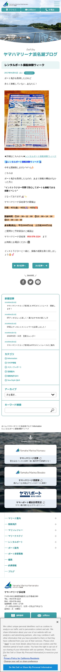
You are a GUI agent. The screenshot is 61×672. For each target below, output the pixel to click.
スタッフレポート (14, 367)
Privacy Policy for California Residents (21, 658)
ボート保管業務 (15, 553)
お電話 (51, 9)
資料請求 (19, 615)
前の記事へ (21, 266)
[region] (30, 645)
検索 (52, 410)
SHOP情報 (11, 363)
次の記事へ (39, 266)
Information (29, 73)
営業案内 (11, 372)
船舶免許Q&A (13, 376)
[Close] (57, 622)
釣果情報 (12, 565)
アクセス (12, 9)
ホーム (4, 426)
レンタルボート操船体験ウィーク (40, 156)
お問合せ (32, 9)
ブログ (11, 571)
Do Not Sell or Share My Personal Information (30, 667)
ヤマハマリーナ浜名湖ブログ (30, 54)
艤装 (10, 559)
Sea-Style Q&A (13, 380)
